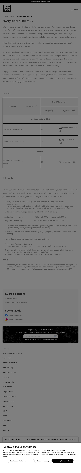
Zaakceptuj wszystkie (63, 461)
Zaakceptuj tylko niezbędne (20, 461)
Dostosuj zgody (43, 461)
